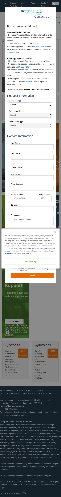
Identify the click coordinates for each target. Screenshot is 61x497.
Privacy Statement (32, 248)
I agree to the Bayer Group (33, 269)
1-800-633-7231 (22, 67)
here (15, 61)
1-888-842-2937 (14, 43)
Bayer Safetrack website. (41, 46)
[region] (30, 248)
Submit (32, 275)
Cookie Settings (30, 261)
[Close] (55, 232)
